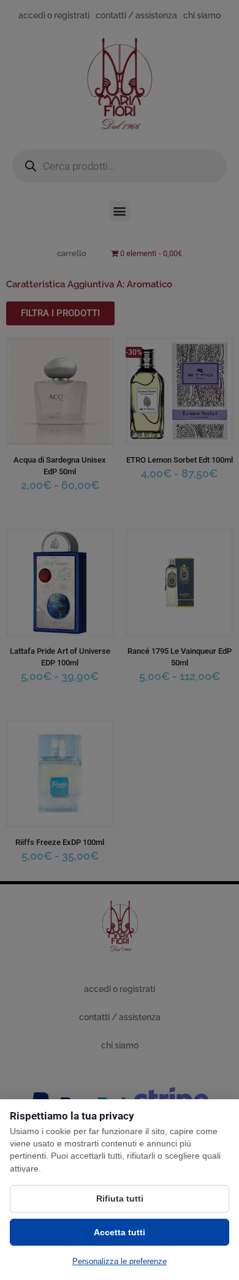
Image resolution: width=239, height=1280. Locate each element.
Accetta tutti (119, 1232)
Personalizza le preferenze (119, 1261)
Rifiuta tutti (119, 1198)
